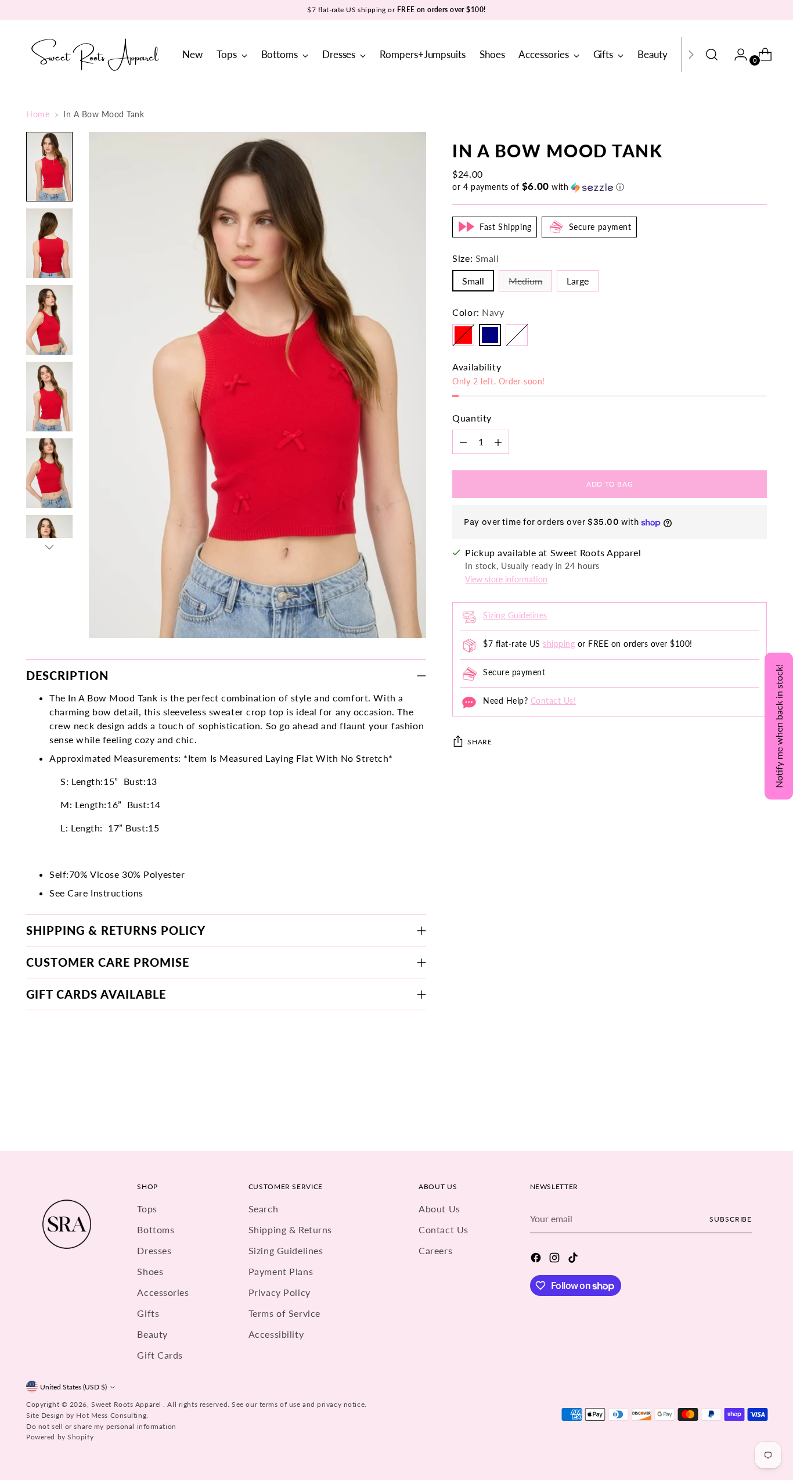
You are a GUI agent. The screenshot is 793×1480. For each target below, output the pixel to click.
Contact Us (443, 1229)
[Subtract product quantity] (463, 441)
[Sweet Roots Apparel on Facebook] (537, 1259)
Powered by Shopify (59, 1436)
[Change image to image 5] (49, 473)
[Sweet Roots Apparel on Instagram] (556, 1259)
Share (479, 742)
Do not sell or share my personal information (101, 1426)
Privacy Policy (279, 1292)
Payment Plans (280, 1271)
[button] (609, 187)
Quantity (471, 417)
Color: (478, 312)
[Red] (463, 335)
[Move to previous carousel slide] (730, 1111)
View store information (506, 580)
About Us (439, 1208)
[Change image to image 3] (49, 320)
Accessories (163, 1292)
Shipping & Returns (290, 1229)
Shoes (150, 1271)
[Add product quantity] (498, 441)
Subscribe (730, 1219)
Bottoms (155, 1229)
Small (473, 280)
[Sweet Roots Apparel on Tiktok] (574, 1259)
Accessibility (276, 1333)
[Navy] (490, 335)
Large (578, 280)
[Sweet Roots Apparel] (95, 54)
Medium (525, 280)
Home (37, 114)
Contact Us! (553, 701)
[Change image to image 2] (49, 243)
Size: (475, 258)
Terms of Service (284, 1313)
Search (263, 1208)
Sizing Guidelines (515, 616)
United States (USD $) (73, 1386)
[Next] (691, 54)
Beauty (152, 1333)
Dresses (154, 1250)
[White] (517, 335)
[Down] (49, 547)
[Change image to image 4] (49, 396)
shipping (559, 644)
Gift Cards (160, 1354)
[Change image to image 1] (49, 166)
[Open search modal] (711, 54)
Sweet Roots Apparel (127, 1404)
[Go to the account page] (736, 54)
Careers (435, 1250)
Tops (147, 1208)
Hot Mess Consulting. (112, 1415)
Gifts (148, 1313)
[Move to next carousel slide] (757, 1111)
